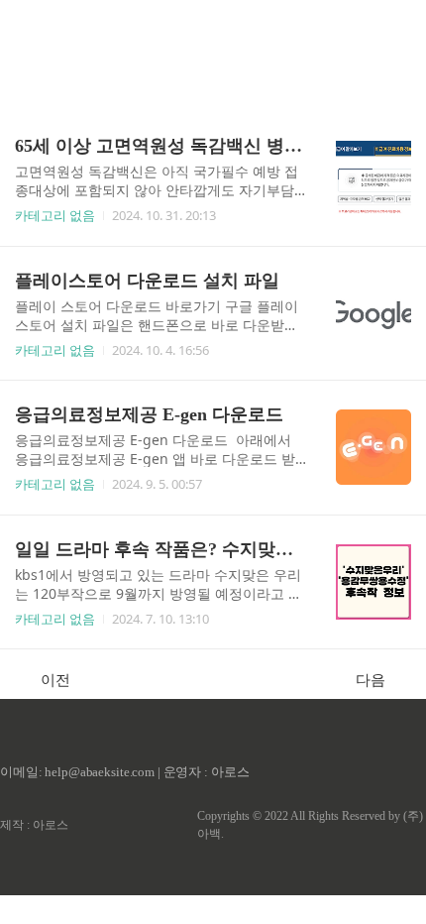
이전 (55, 679)
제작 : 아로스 (34, 825)
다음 (370, 679)
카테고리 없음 (55, 215)
